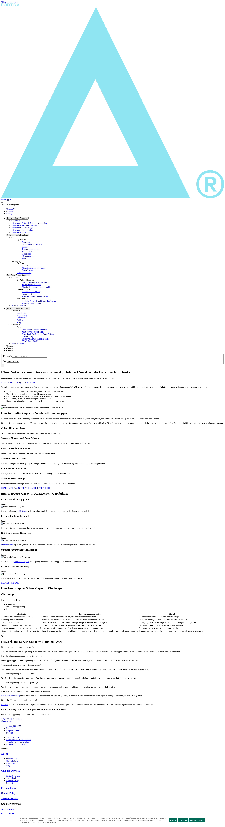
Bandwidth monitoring (10, 696)
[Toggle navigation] (2, 202)
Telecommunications (30, 249)
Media (24, 258)
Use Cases (18, 275)
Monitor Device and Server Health (36, 287)
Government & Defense (32, 244)
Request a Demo (13, 776)
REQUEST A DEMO (26, 383)
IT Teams (26, 265)
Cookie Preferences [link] (11, 803)
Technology (27, 251)
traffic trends (22, 511)
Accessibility (7, 809)
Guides (20, 320)
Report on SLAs (28, 294)
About (4, 753)
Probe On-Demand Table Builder (35, 339)
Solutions (17, 235)
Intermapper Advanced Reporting (25, 225)
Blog (19, 322)
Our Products (11, 759)
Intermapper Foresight (20, 232)
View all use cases (18, 306)
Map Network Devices (31, 285)
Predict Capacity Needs (31, 303)
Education (26, 242)
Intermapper (6, 200)
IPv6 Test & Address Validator (34, 329)
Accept (173, 820)
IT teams (4, 705)
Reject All (183, 820)
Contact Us (10, 209)
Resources (18, 308)
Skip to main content (9, 2)
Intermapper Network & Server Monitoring (29, 223)
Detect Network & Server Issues (35, 282)
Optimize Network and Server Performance (40, 301)
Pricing (9, 213)
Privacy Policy (61, 818)
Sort (5, 361)
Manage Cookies (196, 820)
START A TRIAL (8, 383)
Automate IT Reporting (31, 292)
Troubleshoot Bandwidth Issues (35, 296)
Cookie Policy (71, 818)
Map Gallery (22, 315)
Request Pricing (12, 780)
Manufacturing (28, 256)
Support (9, 211)
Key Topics (21, 313)
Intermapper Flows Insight (22, 228)
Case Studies (22, 318)
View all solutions (24, 272)
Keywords (7, 356)
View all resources (19, 343)
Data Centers (27, 270)
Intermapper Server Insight (22, 230)
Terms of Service (89, 818)
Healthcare (26, 254)
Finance (25, 247)
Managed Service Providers (33, 268)
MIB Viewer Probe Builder (33, 332)
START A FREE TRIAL (11, 719)
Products (17, 218)
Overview (15, 221)
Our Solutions (12, 761)
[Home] (6, 721)
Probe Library (27, 336)
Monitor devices (7, 545)
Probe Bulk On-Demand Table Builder (38, 334)
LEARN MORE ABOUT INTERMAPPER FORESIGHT (25, 488)
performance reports (21, 562)
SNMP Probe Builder (30, 341)
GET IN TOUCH (10, 770)
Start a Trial (11, 778)
